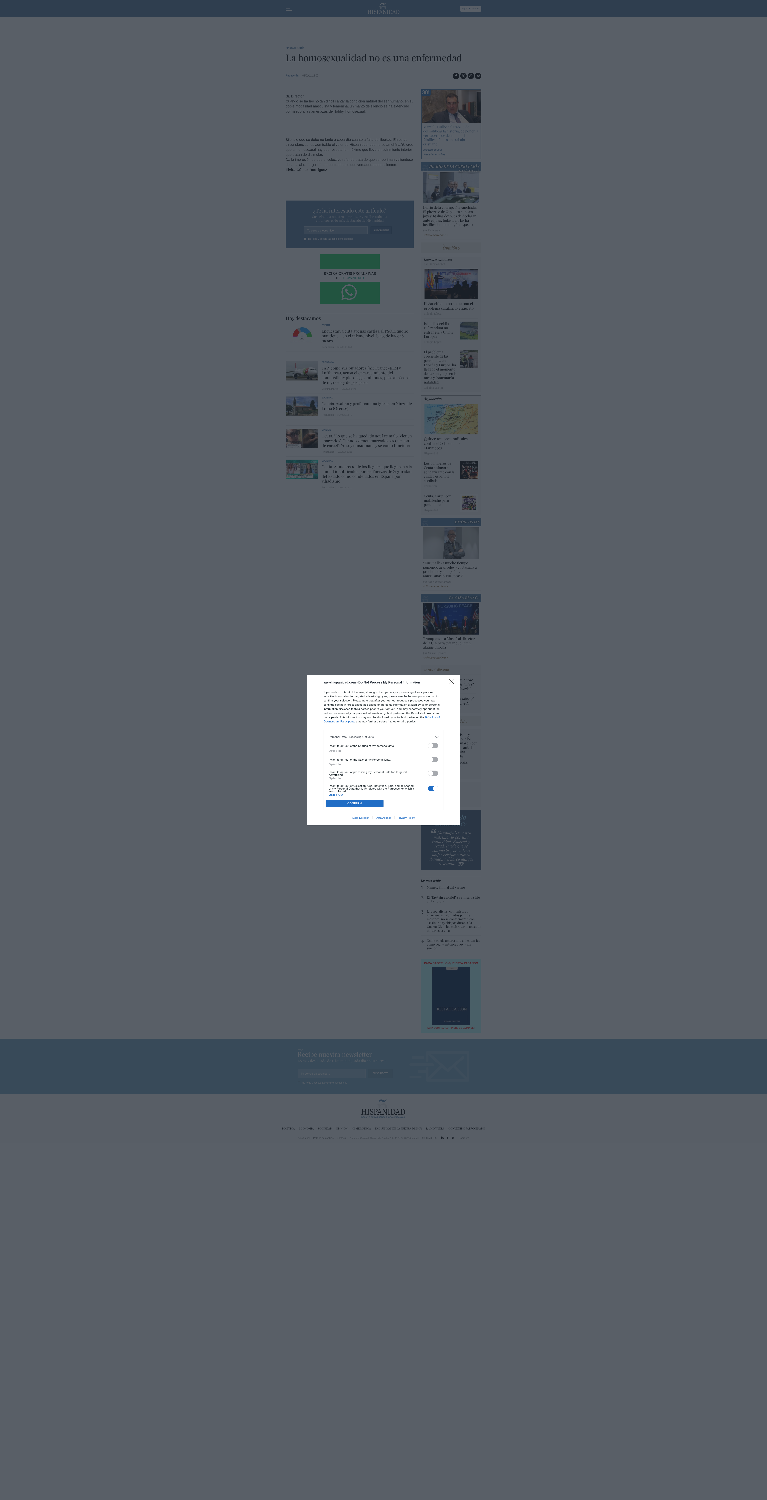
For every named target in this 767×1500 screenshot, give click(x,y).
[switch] (433, 745)
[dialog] (383, 750)
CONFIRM (354, 803)
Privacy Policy (406, 817)
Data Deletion (361, 817)
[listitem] (383, 737)
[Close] (452, 682)
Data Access (383, 817)
